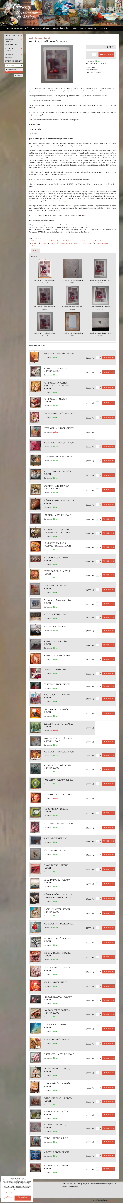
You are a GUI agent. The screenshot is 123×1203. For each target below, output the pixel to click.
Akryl (53, 243)
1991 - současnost (102, 243)
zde (64, 201)
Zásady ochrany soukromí (10, 1192)
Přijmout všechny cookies (23, 1198)
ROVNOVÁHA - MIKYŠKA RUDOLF (58, 823)
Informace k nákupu (39, 28)
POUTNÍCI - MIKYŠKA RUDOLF (57, 1039)
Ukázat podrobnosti (8, 1197)
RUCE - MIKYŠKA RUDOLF (55, 838)
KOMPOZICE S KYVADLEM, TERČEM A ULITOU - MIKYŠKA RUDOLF (57, 386)
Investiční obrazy (13, 61)
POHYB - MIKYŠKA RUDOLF (56, 1138)
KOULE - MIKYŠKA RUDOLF (56, 614)
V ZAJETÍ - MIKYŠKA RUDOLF (56, 1152)
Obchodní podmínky (61, 28)
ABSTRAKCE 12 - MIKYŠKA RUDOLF (59, 443)
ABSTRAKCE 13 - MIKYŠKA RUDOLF (59, 428)
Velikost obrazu (100, 241)
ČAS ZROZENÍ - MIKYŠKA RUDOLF (59, 413)
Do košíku (107, 55)
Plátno (44, 243)
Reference (93, 28)
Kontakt (104, 28)
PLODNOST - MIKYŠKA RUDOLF (58, 794)
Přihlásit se (19, 75)
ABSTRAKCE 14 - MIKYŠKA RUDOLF (59, 353)
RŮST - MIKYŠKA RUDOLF (55, 850)
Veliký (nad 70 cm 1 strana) (69, 243)
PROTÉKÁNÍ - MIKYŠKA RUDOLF (58, 457)
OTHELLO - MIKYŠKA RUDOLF (57, 684)
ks (97, 55)
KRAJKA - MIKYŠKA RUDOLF (56, 982)
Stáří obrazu (86, 241)
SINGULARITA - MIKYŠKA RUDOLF (59, 1054)
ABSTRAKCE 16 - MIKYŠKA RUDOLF (59, 924)
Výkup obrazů (79, 28)
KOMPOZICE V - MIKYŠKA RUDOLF (59, 655)
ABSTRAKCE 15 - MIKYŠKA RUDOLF (59, 752)
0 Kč (7, 71)
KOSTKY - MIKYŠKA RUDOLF (56, 627)
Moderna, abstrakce (38, 246)
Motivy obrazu (56, 241)
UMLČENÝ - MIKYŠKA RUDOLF (57, 515)
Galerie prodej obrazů (17, 28)
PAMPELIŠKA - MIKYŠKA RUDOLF (58, 780)
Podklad (34, 243)
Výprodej (9, 57)
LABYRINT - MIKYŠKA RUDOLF (57, 669)
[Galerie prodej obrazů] (61, 25)
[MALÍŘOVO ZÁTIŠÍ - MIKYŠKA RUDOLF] (57, 64)
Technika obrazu (71, 241)
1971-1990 (87, 243)
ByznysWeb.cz (113, 1200)
